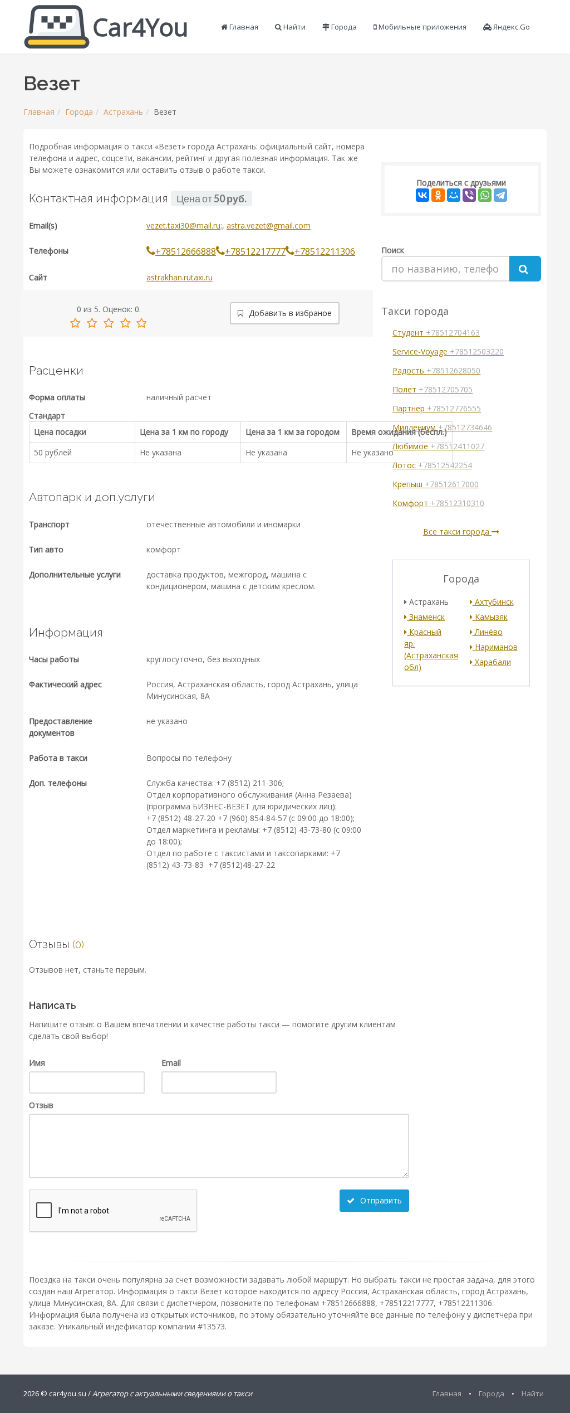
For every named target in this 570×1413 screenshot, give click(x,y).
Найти (294, 27)
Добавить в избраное (289, 313)
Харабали (492, 662)
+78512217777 (255, 251)
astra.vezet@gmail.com (269, 225)
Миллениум (442, 427)
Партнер (436, 408)
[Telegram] (500, 195)
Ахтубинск (493, 601)
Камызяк (490, 616)
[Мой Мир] (453, 195)
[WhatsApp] (485, 195)
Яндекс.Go (511, 27)
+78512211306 (324, 251)
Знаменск (426, 616)
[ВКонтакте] (422, 195)
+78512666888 (185, 251)
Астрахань (123, 111)
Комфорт (438, 503)
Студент (436, 332)
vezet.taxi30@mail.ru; (184, 225)
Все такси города (457, 531)
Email (171, 1062)
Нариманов (495, 647)
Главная (243, 27)
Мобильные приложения (421, 27)
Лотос (432, 465)
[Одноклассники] (438, 195)
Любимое (438, 446)
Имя (37, 1062)
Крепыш (435, 484)
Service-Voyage (448, 351)
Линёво (488, 632)
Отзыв (41, 1105)
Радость (436, 370)
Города (343, 27)
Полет (432, 389)
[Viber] (469, 195)
